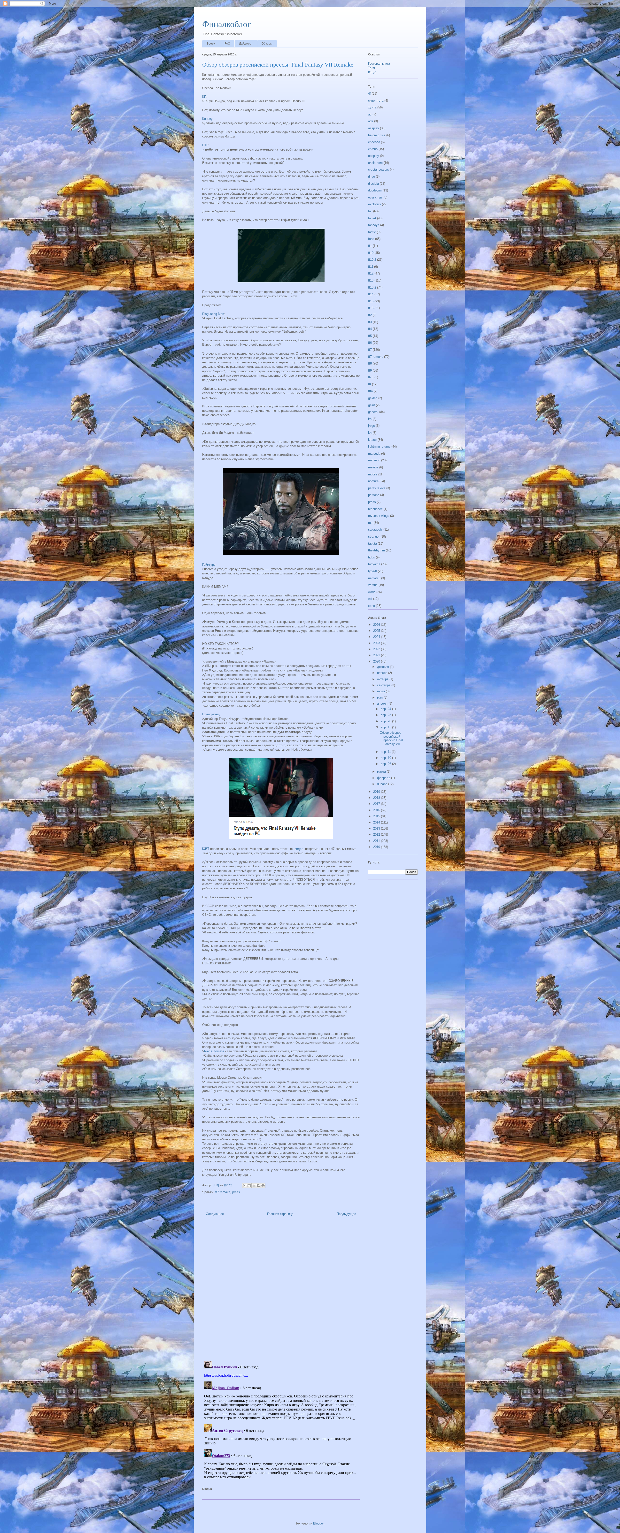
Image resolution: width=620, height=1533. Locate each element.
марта (382, 771)
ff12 (370, 273)
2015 (377, 816)
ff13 (370, 280)
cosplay (373, 156)
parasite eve (376, 488)
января (382, 784)
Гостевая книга (379, 63)
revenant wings (378, 516)
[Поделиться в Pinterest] (263, 1185)
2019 (377, 791)
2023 (377, 643)
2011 (377, 841)
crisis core (375, 163)
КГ (204, 97)
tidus (371, 557)
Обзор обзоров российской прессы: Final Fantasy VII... (391, 738)
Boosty (211, 43)
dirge (371, 176)
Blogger (318, 1523)
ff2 (370, 315)
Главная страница (280, 1214)
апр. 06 (386, 764)
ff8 (370, 363)
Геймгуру (209, 564)
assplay (373, 128)
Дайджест (246, 43)
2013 (377, 828)
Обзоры (267, 43)
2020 (377, 661)
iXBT (205, 849)
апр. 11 (386, 752)
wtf (370, 599)
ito (370, 419)
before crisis (376, 135)
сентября (384, 685)
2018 (377, 798)
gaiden (372, 398)
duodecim (375, 190)
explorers (374, 204)
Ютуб (372, 72)
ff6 (370, 342)
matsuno (374, 460)
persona (373, 495)
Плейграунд (211, 714)
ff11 (370, 266)
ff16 (370, 308)
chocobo (374, 142)
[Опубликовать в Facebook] (258, 1185)
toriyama (374, 564)
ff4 (370, 329)
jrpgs (371, 425)
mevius (373, 467)
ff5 (370, 336)
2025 (377, 631)
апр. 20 (386, 721)
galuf (371, 405)
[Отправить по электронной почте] (244, 1185)
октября (383, 679)
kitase (372, 440)
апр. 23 (386, 715)
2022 (377, 649)
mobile (372, 474)
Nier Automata (214, 1051)
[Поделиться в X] (253, 1185)
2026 (377, 624)
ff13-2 (372, 287)
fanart (372, 218)
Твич (371, 68)
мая (380, 697)
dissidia (373, 183)
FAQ (227, 43)
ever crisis (375, 197)
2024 (377, 637)
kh (370, 433)
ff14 (370, 294)
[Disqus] (281, 1289)
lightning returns (379, 446)
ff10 (370, 253)
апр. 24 (386, 709)
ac (370, 114)
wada (371, 592)
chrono (373, 149)
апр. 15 (386, 727)
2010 (377, 847)
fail (370, 211)
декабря (383, 667)
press (236, 1192)
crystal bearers (378, 169)
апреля (382, 703)
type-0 (372, 571)
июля (381, 691)
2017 (377, 804)
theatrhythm (376, 550)
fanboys (373, 225)
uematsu (374, 578)
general (373, 412)
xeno (371, 606)
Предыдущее (346, 1214)
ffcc (370, 377)
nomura (373, 481)
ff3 (370, 322)
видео (298, 849)
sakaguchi (375, 529)
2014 (377, 822)
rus (370, 523)
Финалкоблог (226, 24)
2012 (377, 834)
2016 (377, 810)
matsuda (374, 453)
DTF (205, 145)
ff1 (370, 246)
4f (369, 93)
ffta (370, 391)
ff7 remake (222, 1192)
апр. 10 (386, 758)
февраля (384, 778)
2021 (377, 655)
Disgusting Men (213, 314)
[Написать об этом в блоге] (249, 1185)
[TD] (216, 1185)
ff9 (370, 370)
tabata (372, 543)
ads (370, 121)
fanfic (372, 232)
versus (373, 585)
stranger (374, 536)
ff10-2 (372, 259)
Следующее (215, 1214)
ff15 (370, 301)
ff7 (370, 349)
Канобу (207, 119)
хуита (372, 107)
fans (371, 239)
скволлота (375, 100)
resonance (375, 509)
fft (369, 384)
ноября (382, 673)
